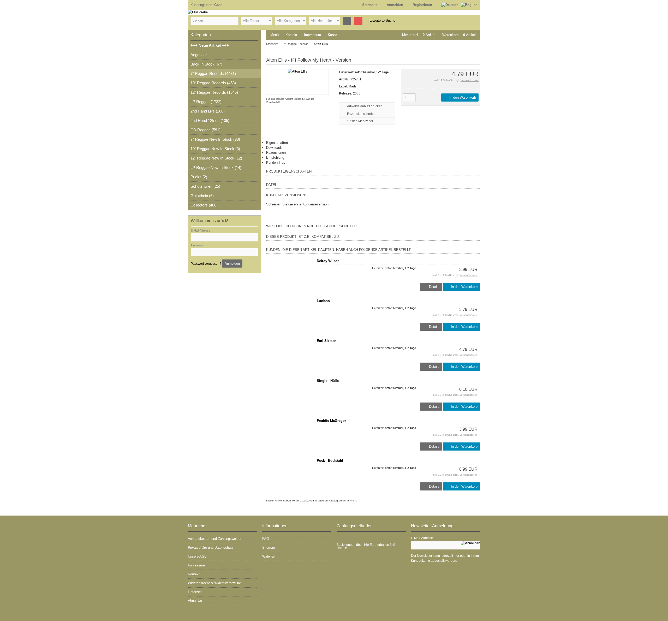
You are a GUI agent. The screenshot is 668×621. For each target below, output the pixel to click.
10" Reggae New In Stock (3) (215, 148)
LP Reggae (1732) (206, 101)
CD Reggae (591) (205, 130)
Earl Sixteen (326, 341)
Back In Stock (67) (206, 64)
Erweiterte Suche (382, 20)
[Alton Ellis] (297, 71)
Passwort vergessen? (206, 263)
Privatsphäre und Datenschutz (211, 547)
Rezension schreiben (362, 114)
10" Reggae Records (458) (213, 83)
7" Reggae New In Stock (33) (215, 139)
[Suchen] (347, 21)
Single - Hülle (328, 381)
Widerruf (268, 556)
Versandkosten (470, 80)
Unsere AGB (197, 556)
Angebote (198, 54)
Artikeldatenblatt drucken (364, 106)
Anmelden (232, 263)
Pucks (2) (198, 177)
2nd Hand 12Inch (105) (209, 120)
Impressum (312, 35)
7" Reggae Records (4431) (213, 73)
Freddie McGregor (331, 421)
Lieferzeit (195, 592)
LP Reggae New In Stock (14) (215, 167)
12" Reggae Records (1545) (214, 92)
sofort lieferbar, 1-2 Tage (372, 72)
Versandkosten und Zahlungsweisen (215, 539)
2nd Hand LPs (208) (207, 111)
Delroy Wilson (328, 261)
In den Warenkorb (462, 97)
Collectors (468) (204, 205)
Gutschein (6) (202, 195)
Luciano (323, 301)
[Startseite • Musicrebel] (287, 12)
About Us (195, 601)
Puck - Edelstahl (330, 461)
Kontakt (291, 35)
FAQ (265, 539)
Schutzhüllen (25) (205, 186)
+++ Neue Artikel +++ (209, 45)
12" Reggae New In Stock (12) (216, 158)
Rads (352, 86)
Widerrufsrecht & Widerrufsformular (214, 583)
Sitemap (268, 547)
